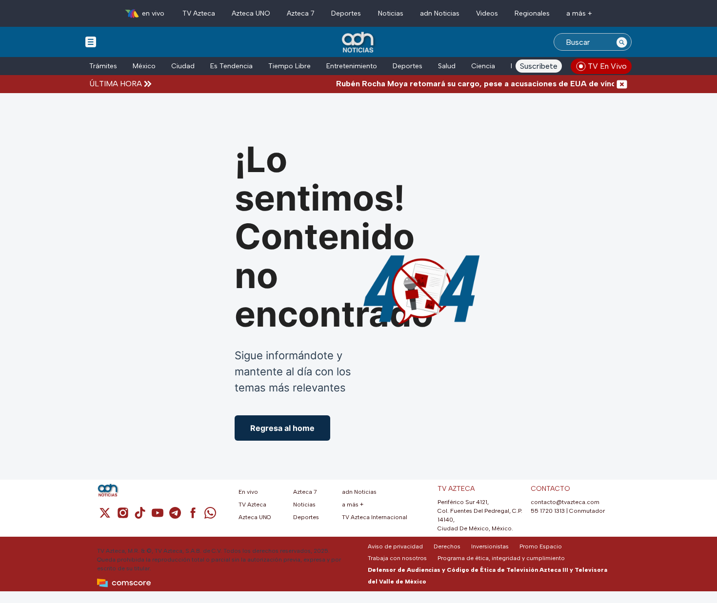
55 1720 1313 (548, 510)
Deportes (346, 13)
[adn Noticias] (358, 42)
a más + (579, 13)
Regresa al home (282, 428)
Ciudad (183, 66)
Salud (447, 66)
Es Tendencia (231, 66)
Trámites (103, 66)
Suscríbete (539, 66)
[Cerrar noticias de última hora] (622, 84)
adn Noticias (439, 13)
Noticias (390, 13)
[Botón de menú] (90, 41)
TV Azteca (198, 13)
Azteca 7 (301, 13)
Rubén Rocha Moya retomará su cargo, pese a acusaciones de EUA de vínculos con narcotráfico (505, 83)
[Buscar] (622, 42)
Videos (487, 13)
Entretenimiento (351, 66)
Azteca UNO (251, 13)
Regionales (532, 13)
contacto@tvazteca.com (565, 502)
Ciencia (483, 66)
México (144, 66)
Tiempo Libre (289, 66)
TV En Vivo (607, 66)
